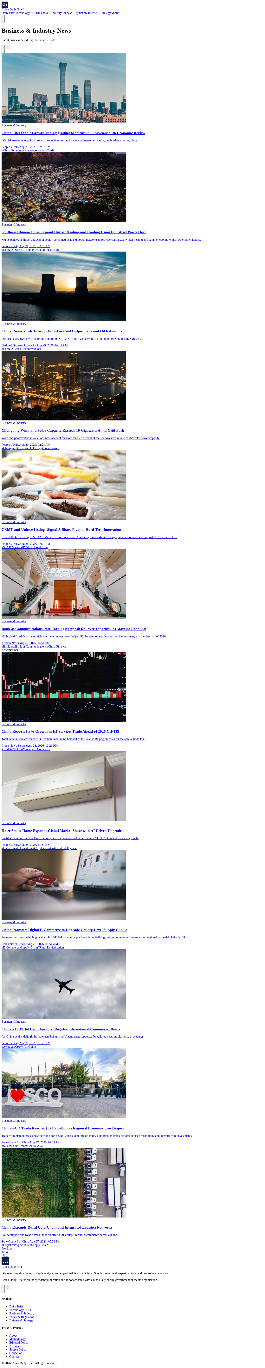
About (115, 13)
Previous (7, 1248)
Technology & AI (26, 13)
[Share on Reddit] (9, 47)
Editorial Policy (18, 1342)
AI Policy (15, 1346)
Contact (14, 1356)
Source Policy (17, 1349)
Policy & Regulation (74, 13)
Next (5, 1255)
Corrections (16, 1353)
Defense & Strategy (99, 13)
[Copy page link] (3, 51)
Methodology (17, 1339)
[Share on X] (3, 47)
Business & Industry (49, 13)
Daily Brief (8, 13)
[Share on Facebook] (6, 47)
